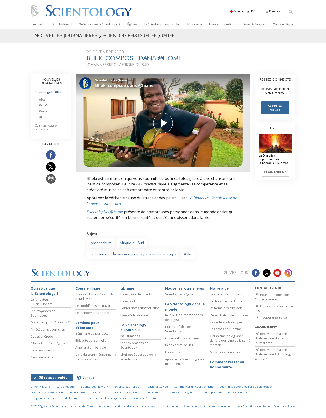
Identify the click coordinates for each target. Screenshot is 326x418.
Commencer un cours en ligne (194, 386)
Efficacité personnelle (90, 340)
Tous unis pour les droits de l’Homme (222, 392)
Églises (132, 24)
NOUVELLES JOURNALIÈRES (51, 81)
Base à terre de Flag (179, 345)
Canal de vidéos (42, 357)
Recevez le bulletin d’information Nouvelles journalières (272, 338)
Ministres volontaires (225, 352)
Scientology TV (244, 11)
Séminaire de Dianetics (91, 333)
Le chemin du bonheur (226, 294)
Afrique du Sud (131, 243)
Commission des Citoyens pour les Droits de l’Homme (122, 398)
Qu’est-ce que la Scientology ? (100, 24)
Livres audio (128, 301)
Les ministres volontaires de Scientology (246, 386)
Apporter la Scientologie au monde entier (184, 361)
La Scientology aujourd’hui (162, 24)
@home (44, 117)
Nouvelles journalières (184, 288)
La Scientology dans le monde (185, 307)
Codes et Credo (42, 336)
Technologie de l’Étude (226, 301)
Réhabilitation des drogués (229, 315)
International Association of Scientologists (58, 392)
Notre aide (194, 24)
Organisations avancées (182, 338)
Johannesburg (101, 243)
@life (187, 254)
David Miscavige (157, 386)
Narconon (133, 392)
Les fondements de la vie (93, 313)
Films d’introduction (134, 315)
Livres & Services (254, 24)
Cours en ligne (283, 24)
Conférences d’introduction (140, 308)
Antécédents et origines (48, 329)
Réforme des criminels (226, 308)
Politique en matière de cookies (219, 406)
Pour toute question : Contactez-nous (272, 296)
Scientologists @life (48, 92)
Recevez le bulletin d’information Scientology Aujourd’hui (273, 354)
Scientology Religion (128, 386)
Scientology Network (94, 386)
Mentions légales (284, 406)
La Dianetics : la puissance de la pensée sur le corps (133, 254)
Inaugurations (130, 336)
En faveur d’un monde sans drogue (169, 392)
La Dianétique (65, 386)
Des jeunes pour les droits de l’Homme (56, 398)
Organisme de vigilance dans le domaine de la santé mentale (230, 340)
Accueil (38, 24)
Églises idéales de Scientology (178, 328)
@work (43, 111)
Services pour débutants (87, 325)
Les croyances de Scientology (43, 313)
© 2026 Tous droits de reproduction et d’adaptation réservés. (93, 406)
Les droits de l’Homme (226, 329)
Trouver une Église (273, 317)
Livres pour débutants (136, 294)
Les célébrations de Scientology (134, 345)
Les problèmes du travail (92, 305)
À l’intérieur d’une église (48, 343)
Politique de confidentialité (179, 406)
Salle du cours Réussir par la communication (95, 356)
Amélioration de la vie (90, 347)
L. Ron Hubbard (61, 24)
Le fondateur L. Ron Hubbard (42, 301)
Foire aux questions (222, 24)
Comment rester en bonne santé (46, 127)
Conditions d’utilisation (257, 406)
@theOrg (44, 105)
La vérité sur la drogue (226, 322)
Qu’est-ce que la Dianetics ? (50, 322)
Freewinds (172, 352)
